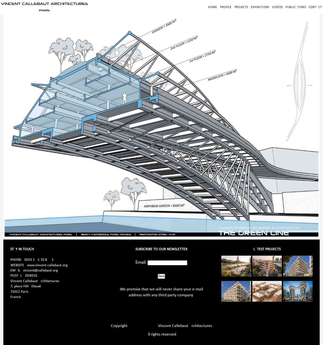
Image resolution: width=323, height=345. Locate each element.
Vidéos (277, 7)
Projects (241, 7)
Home (212, 7)
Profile (226, 7)
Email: (141, 262)
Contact (315, 7)
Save (161, 276)
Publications (295, 7)
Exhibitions (260, 7)
